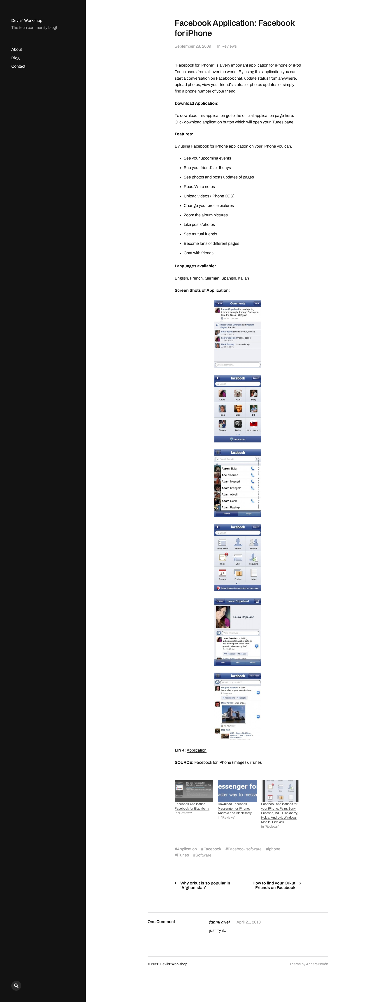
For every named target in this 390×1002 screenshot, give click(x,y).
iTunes (183, 855)
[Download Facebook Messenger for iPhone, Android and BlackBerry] (237, 791)
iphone (274, 849)
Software (203, 855)
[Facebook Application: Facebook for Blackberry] (194, 791)
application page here (274, 115)
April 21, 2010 (249, 922)
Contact (18, 66)
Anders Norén (317, 964)
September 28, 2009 (193, 46)
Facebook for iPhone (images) (221, 762)
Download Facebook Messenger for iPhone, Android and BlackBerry (235, 808)
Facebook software (245, 849)
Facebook (212, 849)
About (16, 49)
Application (197, 750)
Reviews (229, 46)
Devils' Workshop (26, 20)
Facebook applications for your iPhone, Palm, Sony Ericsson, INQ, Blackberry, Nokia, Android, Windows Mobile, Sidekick (279, 813)
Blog (15, 58)
